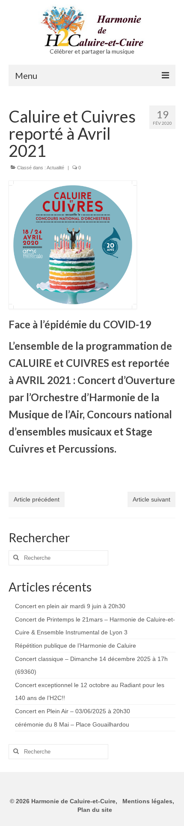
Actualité (55, 167)
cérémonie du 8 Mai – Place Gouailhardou (72, 724)
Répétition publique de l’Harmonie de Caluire (75, 645)
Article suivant (151, 499)
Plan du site (94, 809)
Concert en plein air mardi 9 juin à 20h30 (70, 606)
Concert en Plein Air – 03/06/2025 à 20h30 (72, 711)
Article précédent (36, 499)
